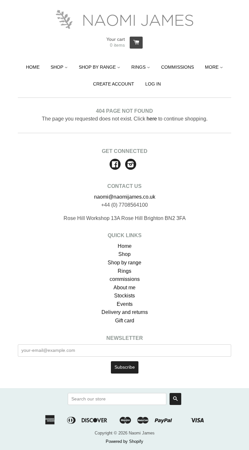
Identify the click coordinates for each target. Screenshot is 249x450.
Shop (58, 67)
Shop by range (98, 67)
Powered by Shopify (124, 441)
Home (33, 67)
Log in (153, 84)
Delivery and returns (124, 312)
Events (125, 304)
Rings (139, 67)
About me (124, 287)
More (212, 67)
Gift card (124, 320)
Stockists (124, 295)
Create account (113, 84)
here (152, 118)
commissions (125, 279)
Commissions (177, 67)
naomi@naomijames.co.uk (124, 197)
